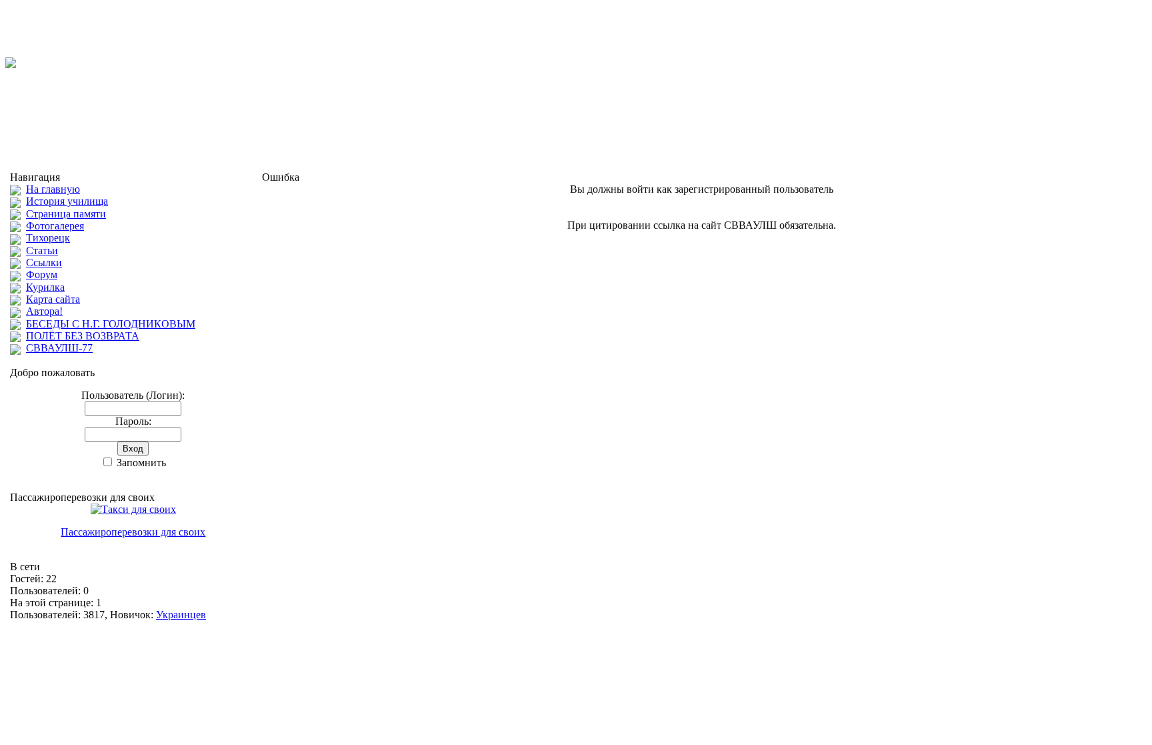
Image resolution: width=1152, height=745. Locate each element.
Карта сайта (53, 299)
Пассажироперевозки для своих (133, 532)
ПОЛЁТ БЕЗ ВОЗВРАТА (82, 335)
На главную (53, 189)
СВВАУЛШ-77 (59, 347)
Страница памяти (66, 213)
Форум (41, 274)
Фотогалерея (55, 225)
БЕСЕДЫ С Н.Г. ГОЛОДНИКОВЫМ (110, 323)
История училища (67, 201)
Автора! (44, 311)
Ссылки (44, 262)
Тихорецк (48, 237)
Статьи (42, 250)
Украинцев (181, 614)
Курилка (45, 287)
